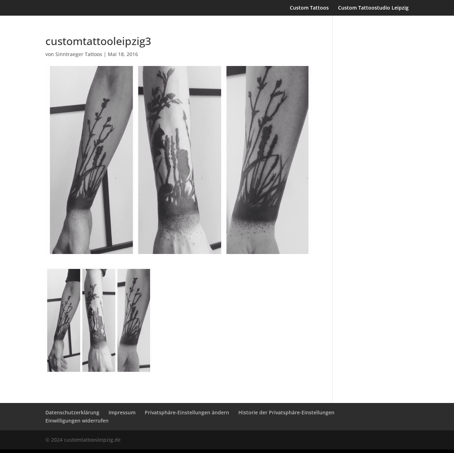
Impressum (122, 412)
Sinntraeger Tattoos (78, 54)
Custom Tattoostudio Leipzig (373, 8)
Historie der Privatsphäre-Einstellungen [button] (286, 412)
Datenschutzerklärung (72, 412)
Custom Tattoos (309, 8)
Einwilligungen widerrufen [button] (77, 420)
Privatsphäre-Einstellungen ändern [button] (187, 412)
